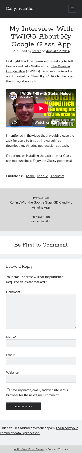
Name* (11, 337)
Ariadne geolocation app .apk (47, 145)
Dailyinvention (20, 8)
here (28, 160)
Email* (11, 355)
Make (30, 176)
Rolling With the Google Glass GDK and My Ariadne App (41, 204)
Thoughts (57, 176)
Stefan (36, 51)
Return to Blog (41, 221)
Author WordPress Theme (29, 449)
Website (12, 372)
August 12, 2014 (58, 51)
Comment (13, 292)
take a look (28, 81)
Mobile (42, 176)
